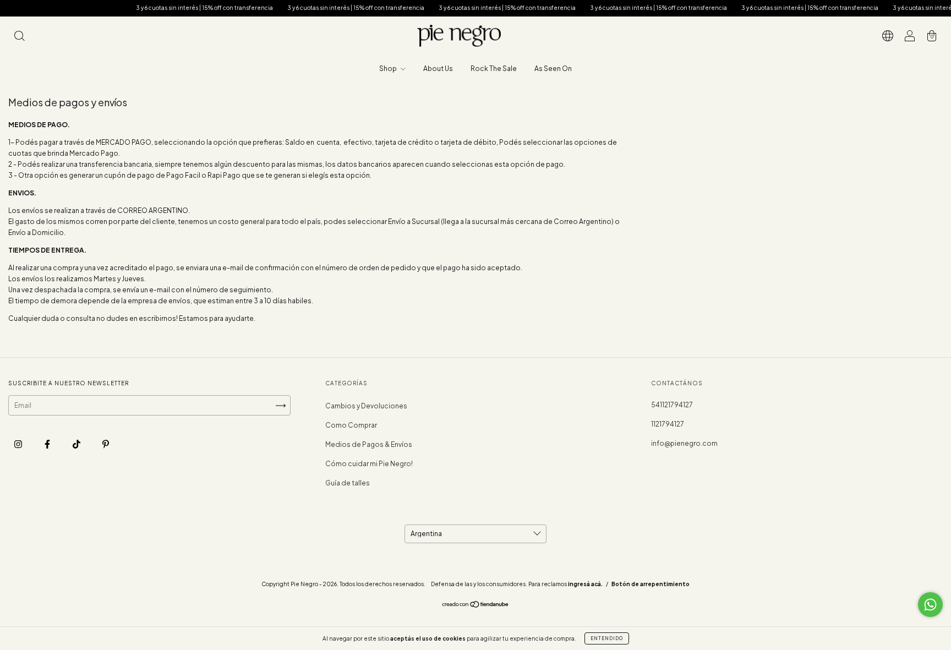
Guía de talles (347, 483)
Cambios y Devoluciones (366, 406)
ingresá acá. (585, 584)
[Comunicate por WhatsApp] (930, 604)
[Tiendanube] (475, 606)
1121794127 (667, 424)
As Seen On (553, 68)
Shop (388, 68)
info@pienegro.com (684, 443)
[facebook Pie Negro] (47, 444)
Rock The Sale (494, 68)
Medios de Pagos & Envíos (368, 444)
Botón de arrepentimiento (650, 584)
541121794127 (672, 405)
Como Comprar (351, 425)
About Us (438, 68)
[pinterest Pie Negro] (106, 444)
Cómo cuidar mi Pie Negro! (369, 464)
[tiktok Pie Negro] (77, 444)
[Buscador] (19, 37)
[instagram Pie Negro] (18, 444)
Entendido (607, 638)
